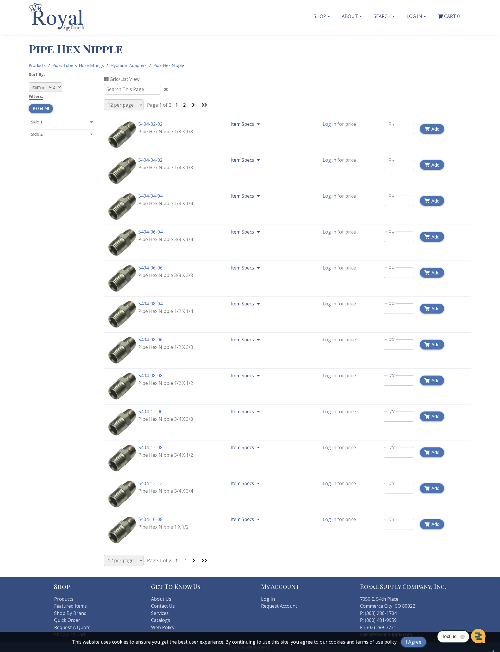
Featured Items (70, 606)
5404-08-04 (150, 303)
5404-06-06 (150, 268)
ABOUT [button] (350, 16)
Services (160, 613)
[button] (62, 121)
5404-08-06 (150, 339)
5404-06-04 (150, 232)
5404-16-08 (150, 519)
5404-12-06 (150, 411)
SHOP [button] (320, 16)
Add (435, 129)
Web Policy (162, 627)
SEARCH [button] (383, 16)
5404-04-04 (150, 196)
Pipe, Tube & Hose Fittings (78, 65)
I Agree (413, 642)
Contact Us (163, 606)
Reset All (41, 108)
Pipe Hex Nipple (168, 65)
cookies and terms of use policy (363, 642)
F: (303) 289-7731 (378, 627)
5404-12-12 (150, 483)
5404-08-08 (150, 375)
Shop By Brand (70, 613)
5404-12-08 (150, 447)
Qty (392, 123)
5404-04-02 (150, 160)
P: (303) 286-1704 (378, 613)
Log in (329, 124)
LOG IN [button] (415, 16)
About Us (161, 599)
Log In (268, 599)
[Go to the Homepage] (58, 30)
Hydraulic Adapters (129, 65)
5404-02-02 (150, 124)
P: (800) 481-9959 (378, 620)
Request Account (279, 606)
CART (451, 16)
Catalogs (160, 620)
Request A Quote (72, 627)
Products (37, 65)
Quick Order (67, 620)
